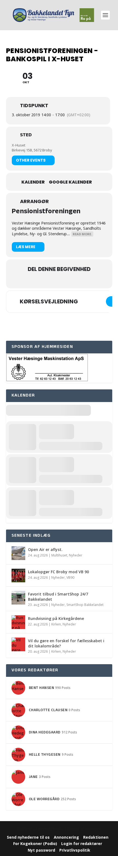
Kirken (56, 624)
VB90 (70, 577)
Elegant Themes (50, 829)
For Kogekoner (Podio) (35, 843)
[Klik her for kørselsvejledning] (112, 301)
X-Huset (18, 145)
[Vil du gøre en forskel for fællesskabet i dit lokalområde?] (18, 644)
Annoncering (66, 837)
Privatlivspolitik (74, 850)
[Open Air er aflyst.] (18, 553)
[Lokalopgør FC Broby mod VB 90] (18, 575)
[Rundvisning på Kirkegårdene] (18, 622)
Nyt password (41, 850)
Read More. (82, 234)
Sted (26, 136)
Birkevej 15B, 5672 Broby (32, 150)
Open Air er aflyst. (45, 549)
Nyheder (75, 555)
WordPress (93, 829)
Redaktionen (95, 837)
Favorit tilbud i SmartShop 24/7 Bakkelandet (58, 596)
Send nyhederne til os (28, 837)
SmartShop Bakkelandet (84, 604)
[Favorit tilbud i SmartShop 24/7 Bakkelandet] (18, 598)
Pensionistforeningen (46, 212)
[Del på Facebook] (47, 281)
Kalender (33, 182)
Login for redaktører (81, 843)
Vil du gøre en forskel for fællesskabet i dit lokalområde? (66, 643)
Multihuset (59, 555)
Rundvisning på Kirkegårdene (56, 618)
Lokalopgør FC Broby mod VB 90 (58, 571)
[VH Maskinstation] (47, 380)
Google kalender (70, 182)
